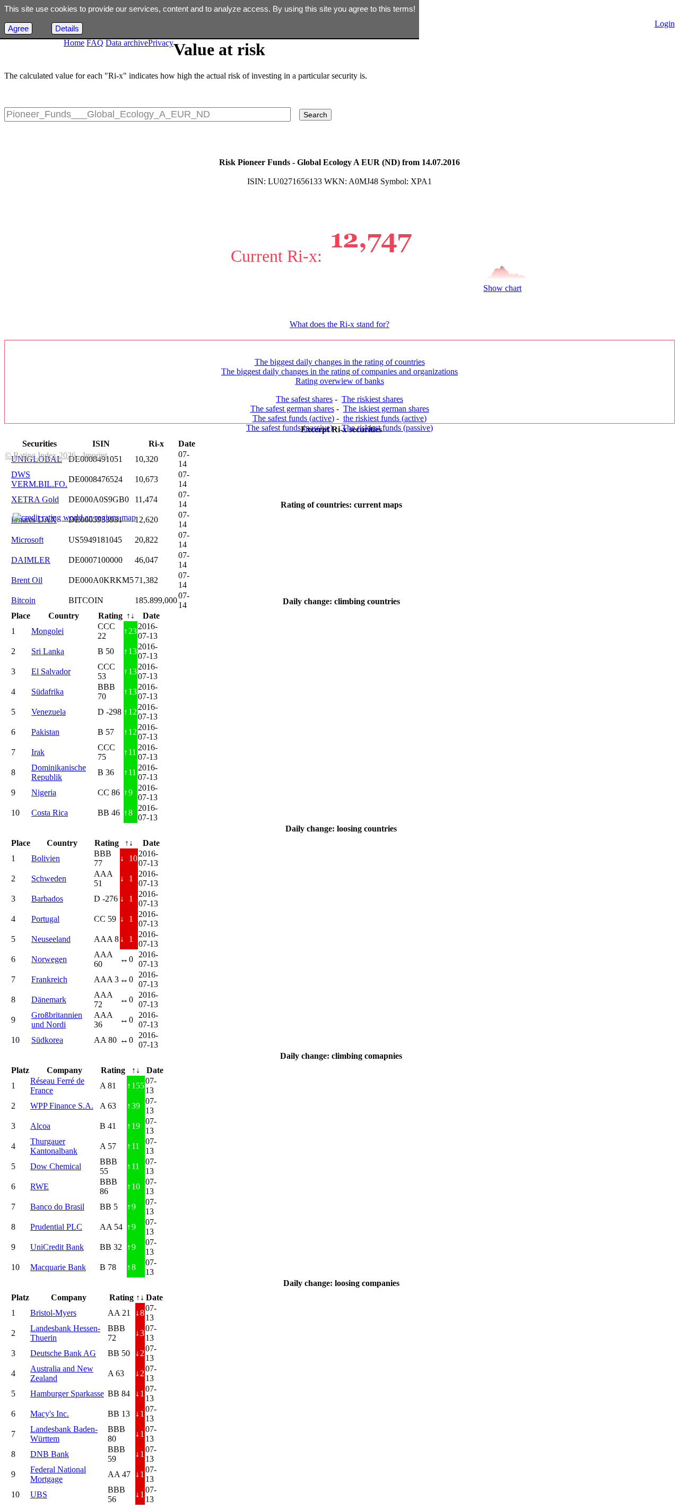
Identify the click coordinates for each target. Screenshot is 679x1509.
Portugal (45, 918)
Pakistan (45, 731)
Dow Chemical (55, 1166)
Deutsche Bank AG (63, 1353)
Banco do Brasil (57, 1206)
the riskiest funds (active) (384, 418)
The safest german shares (292, 408)
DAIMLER (30, 559)
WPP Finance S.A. (61, 1105)
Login (665, 23)
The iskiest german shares (386, 408)
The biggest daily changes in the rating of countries (340, 361)
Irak (38, 752)
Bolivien (45, 858)
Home (74, 42)
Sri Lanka (47, 651)
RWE (39, 1186)
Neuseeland (51, 939)
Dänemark (48, 999)
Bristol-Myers (53, 1312)
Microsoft (27, 539)
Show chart (502, 288)
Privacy (160, 42)
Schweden (48, 878)
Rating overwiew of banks (339, 380)
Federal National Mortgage (58, 1474)
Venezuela (48, 711)
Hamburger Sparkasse (67, 1393)
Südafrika (47, 691)
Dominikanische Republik (58, 772)
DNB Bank (49, 1454)
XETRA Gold (35, 499)
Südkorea (47, 1039)
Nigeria (43, 792)
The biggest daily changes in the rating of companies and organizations (339, 371)
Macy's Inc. (49, 1413)
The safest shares (304, 399)
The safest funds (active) (293, 418)
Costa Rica (49, 812)
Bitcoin (23, 600)
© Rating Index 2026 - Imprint (56, 455)
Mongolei (47, 631)
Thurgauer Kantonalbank (53, 1146)
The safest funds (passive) (289, 427)
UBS (38, 1494)
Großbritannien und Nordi (56, 1019)
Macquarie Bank (58, 1267)
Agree (18, 28)
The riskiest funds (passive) (387, 427)
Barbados (47, 898)
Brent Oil (26, 580)
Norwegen (49, 959)
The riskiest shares (372, 399)
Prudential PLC (56, 1226)
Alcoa (40, 1125)
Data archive (127, 42)
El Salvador (51, 671)
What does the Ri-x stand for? (339, 324)
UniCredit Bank (57, 1246)
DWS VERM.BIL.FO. (39, 479)
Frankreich (49, 979)
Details (67, 28)
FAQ (94, 42)
